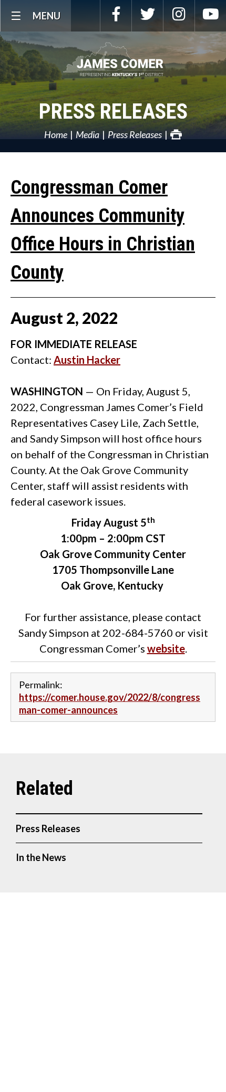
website (166, 648)
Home (55, 134)
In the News (41, 857)
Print (176, 134)
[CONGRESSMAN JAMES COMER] (113, 59)
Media (87, 134)
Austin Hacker (87, 359)
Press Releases (113, 111)
